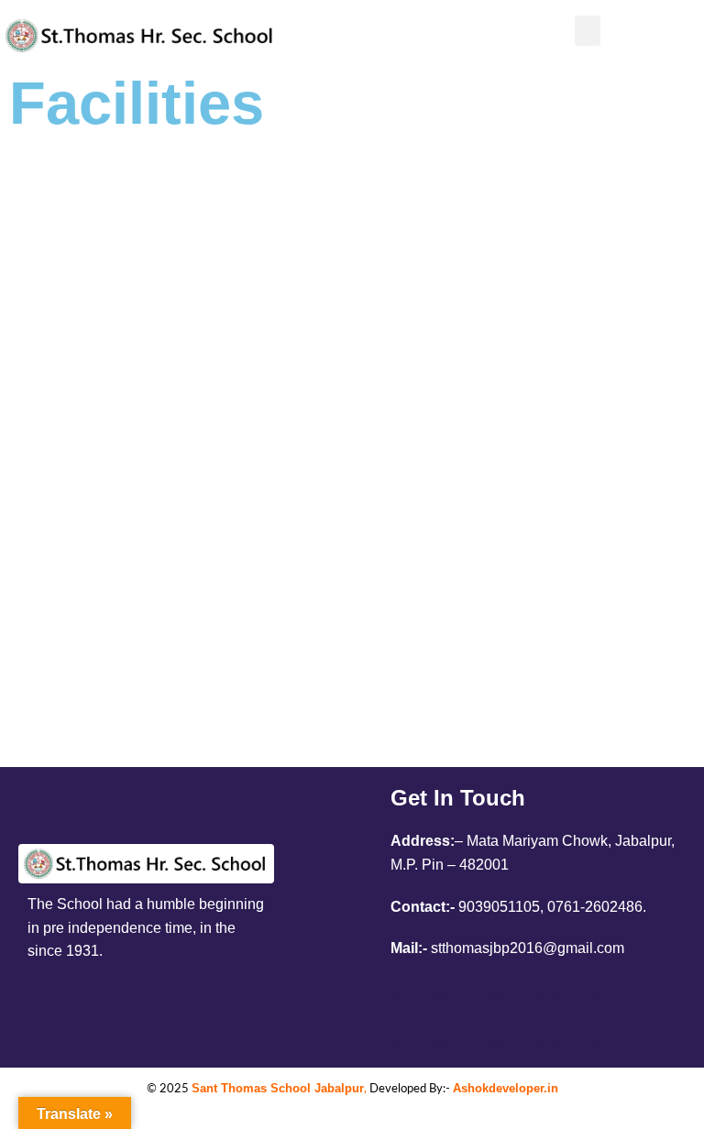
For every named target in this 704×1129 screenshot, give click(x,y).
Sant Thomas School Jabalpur (278, 1088)
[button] (587, 31)
